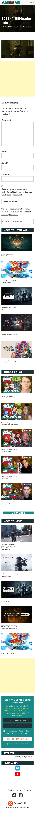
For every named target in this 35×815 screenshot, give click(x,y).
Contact (27, 790)
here (20, 715)
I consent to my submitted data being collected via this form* (17, 732)
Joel (11, 26)
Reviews (11, 790)
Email (4, 163)
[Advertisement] (17, 79)
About (19, 790)
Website (5, 174)
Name (4, 151)
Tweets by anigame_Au (23, 756)
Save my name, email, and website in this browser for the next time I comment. (16, 192)
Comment (6, 120)
